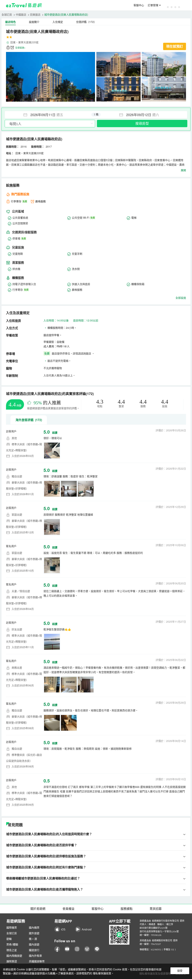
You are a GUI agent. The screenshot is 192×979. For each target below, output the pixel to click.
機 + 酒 (33, 939)
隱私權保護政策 (102, 973)
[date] (50, 114)
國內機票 (34, 927)
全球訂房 (7, 14)
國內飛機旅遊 (14, 955)
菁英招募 (156, 909)
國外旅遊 (34, 933)
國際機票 (11, 927)
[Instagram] (77, 949)
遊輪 (9, 939)
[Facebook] (57, 949)
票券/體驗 (12, 944)
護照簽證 (11, 961)
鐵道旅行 (34, 950)
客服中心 (139, 5)
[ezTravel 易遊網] (24, 5)
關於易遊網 (37, 909)
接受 (179, 970)
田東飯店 (35, 14)
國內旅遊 (34, 944)
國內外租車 (35, 955)
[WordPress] (87, 949)
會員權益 (68, 909)
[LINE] (97, 949)
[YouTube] (67, 949)
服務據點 (127, 909)
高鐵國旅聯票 (37, 961)
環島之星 (11, 950)
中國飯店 (21, 14)
